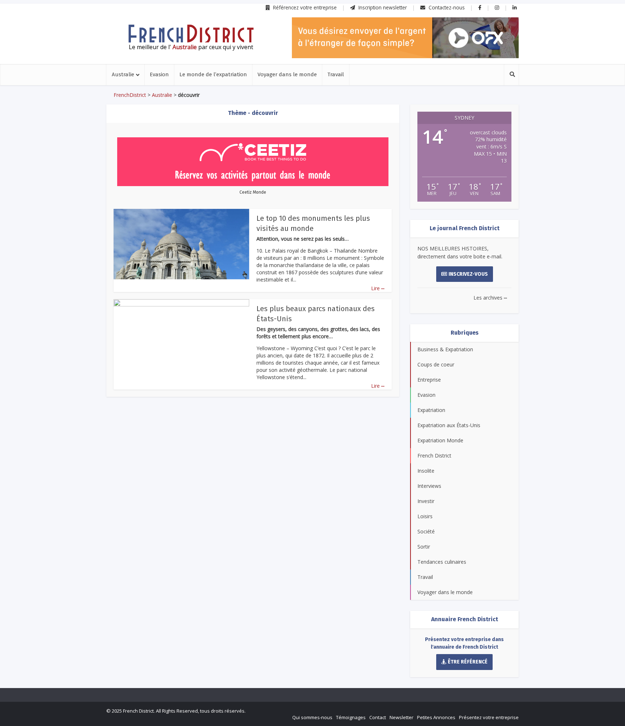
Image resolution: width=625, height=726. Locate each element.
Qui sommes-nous (312, 717)
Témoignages (351, 717)
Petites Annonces (436, 717)
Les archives (490, 297)
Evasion (159, 74)
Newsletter (401, 717)
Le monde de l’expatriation (213, 74)
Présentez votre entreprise (489, 717)
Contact (377, 717)
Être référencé (468, 662)
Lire (377, 288)
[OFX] (405, 37)
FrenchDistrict (130, 94)
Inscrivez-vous (468, 274)
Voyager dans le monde (287, 74)
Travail (335, 74)
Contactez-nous (446, 7)
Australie (123, 74)
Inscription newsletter (382, 7)
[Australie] (191, 34)
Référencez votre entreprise (304, 7)
